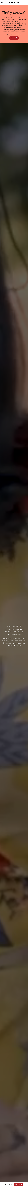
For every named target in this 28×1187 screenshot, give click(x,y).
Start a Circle (14, 38)
